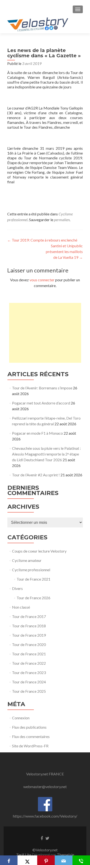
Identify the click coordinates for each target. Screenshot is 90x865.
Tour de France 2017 (29, 616)
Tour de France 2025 (29, 691)
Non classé (21, 607)
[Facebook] (9, 860)
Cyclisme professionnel (31, 569)
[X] (27, 860)
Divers (17, 588)
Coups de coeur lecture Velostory (39, 551)
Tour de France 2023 (29, 672)
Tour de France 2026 (33, 597)
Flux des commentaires (31, 736)
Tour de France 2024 (29, 682)
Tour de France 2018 (29, 625)
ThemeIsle (65, 854)
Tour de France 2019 (29, 635)
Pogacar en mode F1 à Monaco (37, 433)
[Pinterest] (46, 860)
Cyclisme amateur (27, 560)
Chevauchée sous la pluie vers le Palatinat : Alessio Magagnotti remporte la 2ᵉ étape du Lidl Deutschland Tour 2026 (46, 454)
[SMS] (81, 860)
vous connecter (42, 279)
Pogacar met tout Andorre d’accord (41, 403)
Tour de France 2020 (29, 644)
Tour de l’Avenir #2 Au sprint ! (36, 475)
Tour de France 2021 (33, 579)
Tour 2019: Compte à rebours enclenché (42, 240)
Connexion (21, 717)
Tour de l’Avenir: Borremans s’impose (42, 388)
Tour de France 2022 (29, 663)
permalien (62, 219)
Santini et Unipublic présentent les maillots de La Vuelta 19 (64, 251)
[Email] (63, 860)
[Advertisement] (45, 333)
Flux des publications (29, 727)
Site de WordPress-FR (30, 746)
